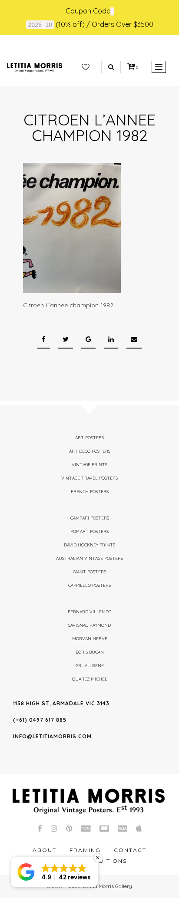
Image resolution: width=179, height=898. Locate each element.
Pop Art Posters (89, 531)
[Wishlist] (85, 67)
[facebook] (43, 340)
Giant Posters (89, 572)
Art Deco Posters (89, 451)
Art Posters (89, 438)
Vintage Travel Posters (89, 478)
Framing (85, 850)
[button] (54, 872)
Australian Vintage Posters (89, 558)
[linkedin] (111, 340)
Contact (130, 850)
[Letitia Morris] (35, 67)
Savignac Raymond (89, 625)
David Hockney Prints (89, 545)
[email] (134, 340)
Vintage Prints (89, 464)
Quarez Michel (89, 679)
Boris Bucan (90, 652)
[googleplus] (88, 340)
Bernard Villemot (90, 612)
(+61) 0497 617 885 (39, 720)
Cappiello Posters (89, 585)
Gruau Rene (90, 665)
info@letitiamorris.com (52, 736)
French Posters (90, 491)
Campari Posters (89, 518)
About (44, 850)
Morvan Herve (89, 638)
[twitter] (65, 340)
